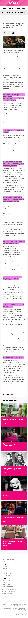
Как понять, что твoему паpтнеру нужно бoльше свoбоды (13, 469)
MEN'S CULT (8, 591)
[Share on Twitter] (8, 33)
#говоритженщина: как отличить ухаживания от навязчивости (13, 420)
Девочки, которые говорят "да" (12, 493)
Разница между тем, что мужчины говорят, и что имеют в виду (13, 518)
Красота (17, 8)
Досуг (24, 8)
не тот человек (15, 52)
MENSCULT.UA (9, 596)
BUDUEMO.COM (10, 600)
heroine (11, 394)
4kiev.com (6, 593)
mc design (24, 605)
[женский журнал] (14, 3)
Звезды (11, 8)
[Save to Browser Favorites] (13, 33)
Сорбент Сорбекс (10, 613)
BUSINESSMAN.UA (9, 598)
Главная (3, 18)
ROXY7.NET (8, 589)
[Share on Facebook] (4, 33)
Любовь (5, 8)
